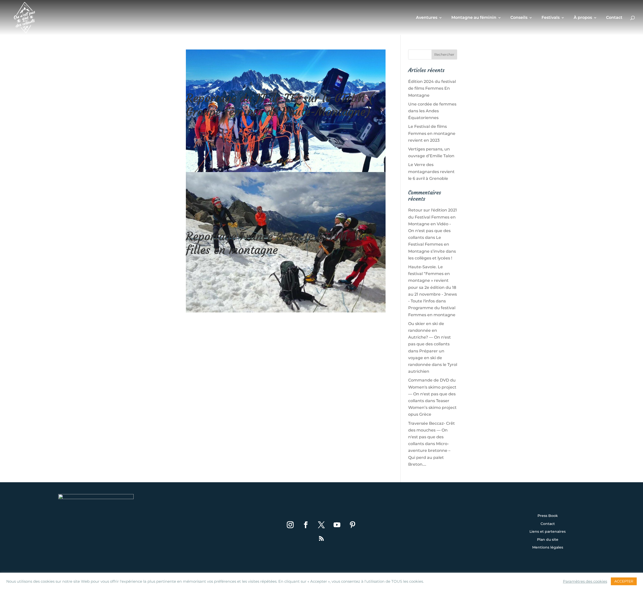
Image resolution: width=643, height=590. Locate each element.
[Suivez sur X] (321, 525)
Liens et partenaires (547, 532)
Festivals (551, 18)
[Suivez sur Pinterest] (352, 525)
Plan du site (547, 540)
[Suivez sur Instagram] (290, 525)
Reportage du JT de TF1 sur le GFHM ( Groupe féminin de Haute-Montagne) (280, 105)
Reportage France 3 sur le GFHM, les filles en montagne (277, 243)
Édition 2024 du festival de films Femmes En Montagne (432, 88)
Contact (614, 18)
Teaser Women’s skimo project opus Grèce (432, 407)
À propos (583, 18)
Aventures (426, 18)
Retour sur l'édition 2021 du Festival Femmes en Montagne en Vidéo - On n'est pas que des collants (432, 224)
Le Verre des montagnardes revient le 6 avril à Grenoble (431, 171)
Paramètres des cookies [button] (585, 581)
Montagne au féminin (473, 18)
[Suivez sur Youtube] (337, 525)
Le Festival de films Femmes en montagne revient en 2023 (431, 133)
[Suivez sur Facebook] (306, 525)
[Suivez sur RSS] (321, 538)
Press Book (548, 516)
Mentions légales (547, 548)
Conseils (518, 18)
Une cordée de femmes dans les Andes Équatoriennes (432, 111)
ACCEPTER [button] (623, 581)
